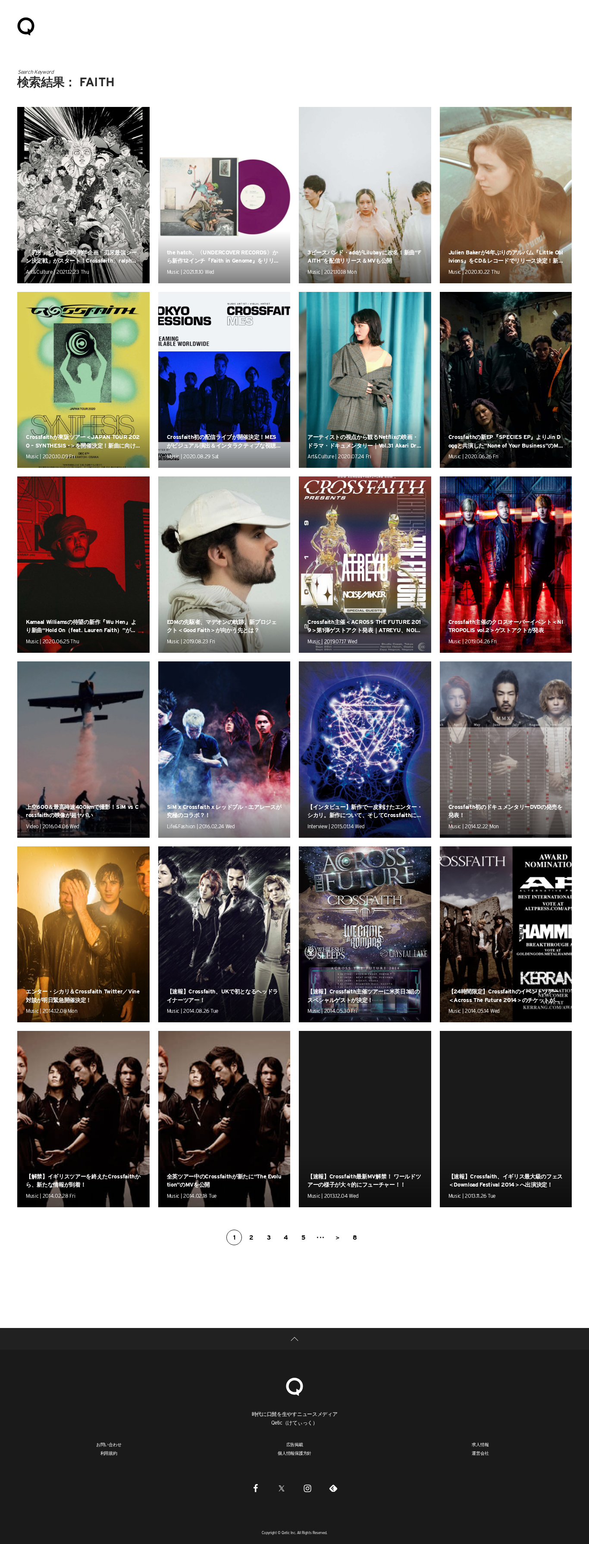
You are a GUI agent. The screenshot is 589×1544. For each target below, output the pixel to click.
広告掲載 (294, 1444)
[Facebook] (256, 1488)
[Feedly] (333, 1488)
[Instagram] (307, 1488)
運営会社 (480, 1453)
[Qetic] (26, 26)
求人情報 (480, 1444)
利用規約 (108, 1453)
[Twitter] (281, 1488)
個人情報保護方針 (294, 1453)
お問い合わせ (109, 1444)
